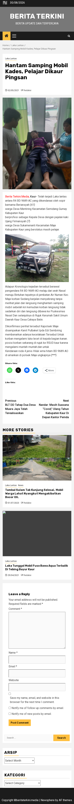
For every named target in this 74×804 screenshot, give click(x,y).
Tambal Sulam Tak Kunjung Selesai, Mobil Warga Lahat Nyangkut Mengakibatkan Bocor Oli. (34, 493)
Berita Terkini (37, 16)
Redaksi (27, 90)
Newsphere (48, 800)
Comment (15, 608)
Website (14, 680)
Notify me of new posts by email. (31, 713)
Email (13, 666)
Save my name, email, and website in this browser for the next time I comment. (34, 700)
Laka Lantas (11, 58)
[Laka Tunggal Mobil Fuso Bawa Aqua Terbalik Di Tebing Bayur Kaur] (37, 533)
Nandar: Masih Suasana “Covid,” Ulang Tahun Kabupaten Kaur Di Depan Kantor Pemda (54, 409)
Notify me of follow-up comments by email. (38, 708)
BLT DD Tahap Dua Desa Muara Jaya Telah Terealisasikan (20, 407)
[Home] (6, 36)
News (20, 485)
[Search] (69, 36)
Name (13, 652)
